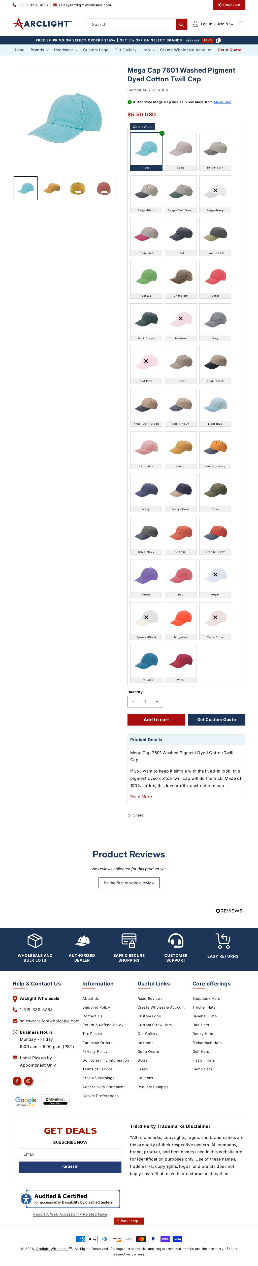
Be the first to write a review (129, 882)
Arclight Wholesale (52, 1249)
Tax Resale (92, 1033)
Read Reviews (150, 998)
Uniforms (145, 1042)
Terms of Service (97, 1069)
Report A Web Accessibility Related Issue (70, 1214)
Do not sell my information (105, 1060)
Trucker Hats (203, 1007)
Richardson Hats (207, 1042)
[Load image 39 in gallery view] (103, 188)
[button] (39, 50)
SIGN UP (70, 1167)
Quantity (135, 692)
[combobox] (137, 24)
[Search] (181, 24)
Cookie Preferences (100, 1095)
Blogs (142, 1060)
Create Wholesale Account (161, 1007)
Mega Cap (223, 102)
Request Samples (153, 1087)
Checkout (231, 5)
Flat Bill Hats (203, 1060)
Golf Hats (200, 1051)
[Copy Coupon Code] (218, 40)
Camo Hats (202, 1069)
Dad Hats (200, 1025)
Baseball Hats (204, 1016)
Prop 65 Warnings (98, 1078)
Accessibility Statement (103, 1087)
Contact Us (92, 1016)
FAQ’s (143, 1069)
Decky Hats (202, 1033)
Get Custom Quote (216, 719)
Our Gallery (148, 1033)
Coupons (145, 1078)
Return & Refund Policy (102, 1025)
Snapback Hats (206, 998)
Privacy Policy (95, 1051)
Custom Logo (149, 1016)
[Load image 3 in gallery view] (77, 188)
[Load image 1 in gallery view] (25, 188)
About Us (90, 998)
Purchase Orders (97, 1042)
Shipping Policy (96, 1007)
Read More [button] (141, 796)
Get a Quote (148, 1051)
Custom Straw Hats (155, 1025)
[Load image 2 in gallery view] (51, 188)
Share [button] (138, 815)
